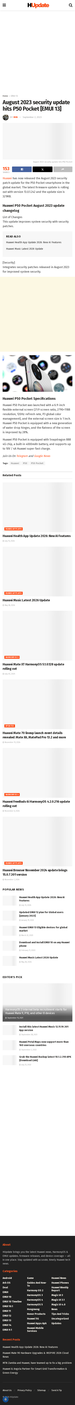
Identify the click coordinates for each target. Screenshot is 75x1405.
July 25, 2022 (26, 1065)
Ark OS (6, 1282)
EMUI (5, 1292)
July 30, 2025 (9, 674)
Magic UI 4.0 (58, 1304)
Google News (42, 456)
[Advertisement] (37, 51)
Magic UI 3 (57, 1295)
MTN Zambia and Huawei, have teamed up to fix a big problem (37, 1362)
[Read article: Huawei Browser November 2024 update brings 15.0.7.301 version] (37, 841)
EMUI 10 (7, 1296)
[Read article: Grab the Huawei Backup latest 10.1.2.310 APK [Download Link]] (10, 1060)
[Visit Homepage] (37, 5)
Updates (9, 726)
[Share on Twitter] (42, 169)
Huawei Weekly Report (59, 1289)
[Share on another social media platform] (62, 169)
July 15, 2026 (9, 541)
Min (15, 117)
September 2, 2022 (29, 1050)
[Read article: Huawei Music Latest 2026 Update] (37, 571)
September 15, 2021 (15, 1018)
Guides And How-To (37, 1284)
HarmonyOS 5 (11, 657)
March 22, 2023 (27, 935)
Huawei (7, 178)
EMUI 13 (14, 96)
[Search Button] (70, 5)
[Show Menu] (4, 5)
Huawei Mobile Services (35, 1330)
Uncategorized (60, 1318)
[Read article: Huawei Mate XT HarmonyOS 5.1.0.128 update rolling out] (37, 636)
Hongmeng (33, 1309)
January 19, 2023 (27, 920)
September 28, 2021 (29, 1035)
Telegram (22, 456)
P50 (25, 463)
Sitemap (41, 1390)
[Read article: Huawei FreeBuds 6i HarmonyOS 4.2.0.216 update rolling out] (37, 773)
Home (5, 96)
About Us (7, 1390)
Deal (5, 1287)
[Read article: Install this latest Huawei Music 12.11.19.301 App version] (10, 1030)
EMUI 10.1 (8, 1306)
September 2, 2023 (32, 117)
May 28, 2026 (9, 605)
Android (7, 1278)
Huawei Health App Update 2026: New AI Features (33, 242)
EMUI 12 (7, 1315)
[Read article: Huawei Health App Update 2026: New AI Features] (37, 507)
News (54, 1309)
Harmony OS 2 (35, 1290)
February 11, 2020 (28, 950)
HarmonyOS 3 (35, 1295)
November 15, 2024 (12, 742)
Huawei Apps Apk (13, 529)
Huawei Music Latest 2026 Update (24, 248)
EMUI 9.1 (7, 1329)
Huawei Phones (60, 1282)
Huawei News (58, 1278)
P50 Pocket (37, 463)
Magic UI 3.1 (58, 1299)
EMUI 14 (7, 1325)
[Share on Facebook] (22, 169)
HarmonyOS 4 (12, 795)
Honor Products (36, 1314)
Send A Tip (56, 1390)
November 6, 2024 (12, 811)
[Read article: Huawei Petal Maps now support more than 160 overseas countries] (10, 1045)
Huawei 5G (33, 1318)
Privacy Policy (24, 1390)
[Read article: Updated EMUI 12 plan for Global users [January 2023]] (10, 916)
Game (30, 1278)
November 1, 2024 (11, 880)
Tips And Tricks (60, 1314)
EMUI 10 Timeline (12, 1301)
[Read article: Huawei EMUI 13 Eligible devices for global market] (10, 931)
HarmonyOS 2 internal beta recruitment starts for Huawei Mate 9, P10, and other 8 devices (36, 1011)
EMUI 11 (7, 1311)
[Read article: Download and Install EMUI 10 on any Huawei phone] (10, 946)
